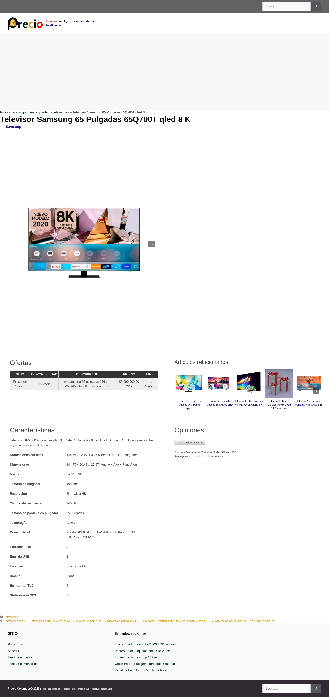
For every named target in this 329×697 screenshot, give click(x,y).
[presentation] (316, 391)
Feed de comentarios (23, 664)
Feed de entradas (20, 657)
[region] (164, 64)
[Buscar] (316, 6)
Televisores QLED (63, 620)
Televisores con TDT (16, 620)
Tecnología (18, 112)
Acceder (13, 651)
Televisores (61, 112)
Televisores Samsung (88, 620)
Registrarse (16, 644)
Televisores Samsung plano (157, 620)
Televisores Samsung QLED (192, 620)
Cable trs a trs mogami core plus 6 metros (145, 664)
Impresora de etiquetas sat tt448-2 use (142, 651)
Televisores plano (40, 620)
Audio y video (39, 112)
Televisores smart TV (261, 620)
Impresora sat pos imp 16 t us (136, 657)
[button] (151, 244)
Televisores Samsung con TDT (121, 620)
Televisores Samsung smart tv (229, 620)
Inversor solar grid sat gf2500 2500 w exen (145, 644)
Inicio (4, 112)
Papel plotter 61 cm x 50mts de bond (141, 670)
